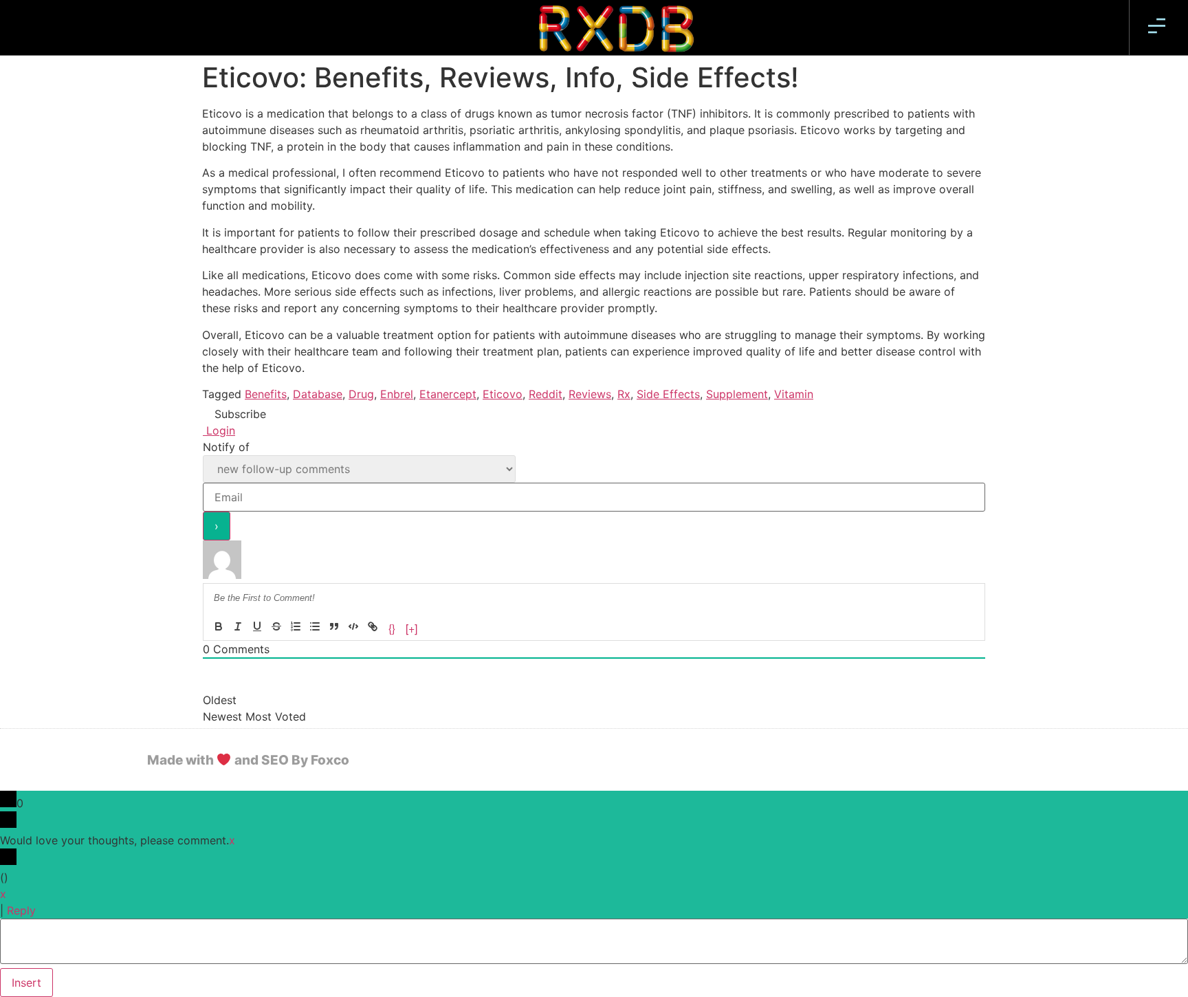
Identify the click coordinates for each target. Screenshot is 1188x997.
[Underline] (257, 626)
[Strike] (276, 626)
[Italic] (238, 626)
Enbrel (396, 394)
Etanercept (447, 394)
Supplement (737, 394)
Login (219, 430)
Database (317, 394)
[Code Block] (353, 626)
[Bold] (218, 626)
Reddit (545, 394)
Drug (361, 394)
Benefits (266, 394)
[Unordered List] (314, 626)
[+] (411, 627)
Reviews (590, 394)
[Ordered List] (295, 626)
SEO (275, 760)
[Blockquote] (334, 626)
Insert (26, 982)
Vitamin (793, 394)
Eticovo (502, 394)
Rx (623, 394)
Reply (21, 910)
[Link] (372, 626)
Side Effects (668, 394)
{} (391, 627)
